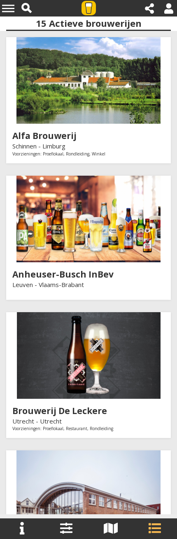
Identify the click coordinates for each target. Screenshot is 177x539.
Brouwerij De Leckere (59, 411)
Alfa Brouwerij (44, 135)
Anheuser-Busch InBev (63, 274)
